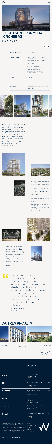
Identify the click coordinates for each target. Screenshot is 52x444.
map (49, 374)
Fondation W (30, 431)
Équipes (29, 429)
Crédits (36, 438)
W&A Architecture (32, 425)
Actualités (30, 433)
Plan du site (29, 438)
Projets (29, 423)
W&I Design (29, 427)
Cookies (28, 439)
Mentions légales (44, 438)
